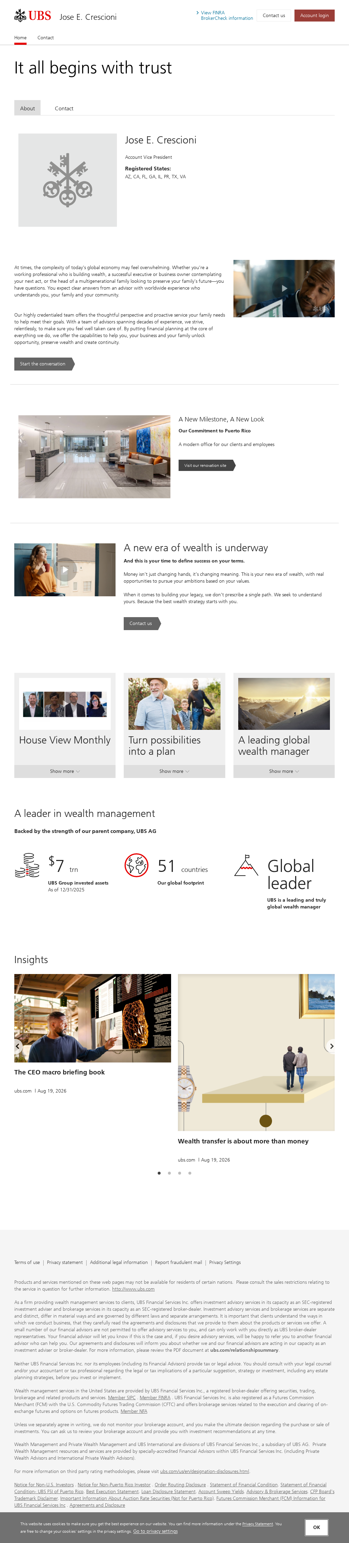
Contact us (274, 15)
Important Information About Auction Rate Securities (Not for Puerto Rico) (137, 1498)
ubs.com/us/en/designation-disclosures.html (204, 1471)
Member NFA (134, 1411)
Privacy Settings (225, 1262)
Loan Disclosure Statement (168, 1492)
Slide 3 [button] (179, 1173)
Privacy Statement (257, 1523)
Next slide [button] (326, 1047)
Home (20, 38)
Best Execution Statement (112, 1492)
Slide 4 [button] (189, 1173)
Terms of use (27, 1262)
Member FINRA (155, 1398)
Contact (45, 38)
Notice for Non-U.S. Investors (44, 1485)
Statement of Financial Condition (244, 1485)
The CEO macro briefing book (59, 1072)
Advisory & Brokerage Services (276, 1492)
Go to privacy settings (155, 1531)
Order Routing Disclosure (180, 1485)
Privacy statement (65, 1262)
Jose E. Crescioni (88, 17)
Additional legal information (119, 1262)
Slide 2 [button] (169, 1173)
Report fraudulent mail (178, 1262)
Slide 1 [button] (159, 1173)
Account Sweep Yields (221, 1492)
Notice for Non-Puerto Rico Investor (114, 1485)
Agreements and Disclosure (97, 1505)
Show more (65, 772)
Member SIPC (122, 1398)
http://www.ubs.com (133, 1289)
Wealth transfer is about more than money (243, 1141)
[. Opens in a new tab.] (32, 15)
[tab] (27, 107)
